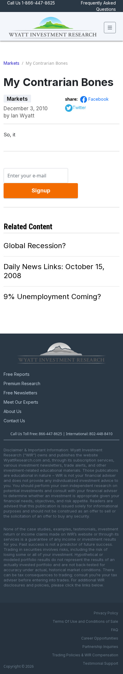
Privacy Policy (106, 613)
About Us (12, 411)
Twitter (79, 107)
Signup (41, 190)
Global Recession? (35, 245)
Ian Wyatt (22, 116)
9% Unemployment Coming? (52, 296)
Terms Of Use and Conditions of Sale (85, 621)
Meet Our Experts (21, 402)
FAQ (114, 630)
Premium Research (22, 383)
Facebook (98, 99)
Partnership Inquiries (100, 646)
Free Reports (17, 374)
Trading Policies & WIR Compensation (85, 655)
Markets (11, 63)
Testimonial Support (100, 663)
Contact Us (14, 420)
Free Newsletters (20, 392)
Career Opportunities (99, 638)
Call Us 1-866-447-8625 (31, 2)
